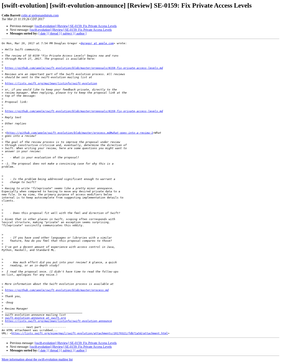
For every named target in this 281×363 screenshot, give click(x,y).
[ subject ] (67, 33)
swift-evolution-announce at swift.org (35, 317)
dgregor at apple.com (97, 43)
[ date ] (43, 33)
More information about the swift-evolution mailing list (37, 359)
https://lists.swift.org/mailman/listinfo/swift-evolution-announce (58, 320)
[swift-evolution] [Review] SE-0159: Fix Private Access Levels (76, 26)
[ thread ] (54, 33)
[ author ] (80, 33)
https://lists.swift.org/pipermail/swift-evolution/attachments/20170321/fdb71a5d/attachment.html (90, 333)
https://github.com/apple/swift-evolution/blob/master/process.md (57, 290)
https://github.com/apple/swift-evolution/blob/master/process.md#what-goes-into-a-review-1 (80, 132)
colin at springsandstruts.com (40, 15)
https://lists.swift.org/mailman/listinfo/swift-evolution (51, 83)
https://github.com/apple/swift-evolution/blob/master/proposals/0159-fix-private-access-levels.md (84, 68)
